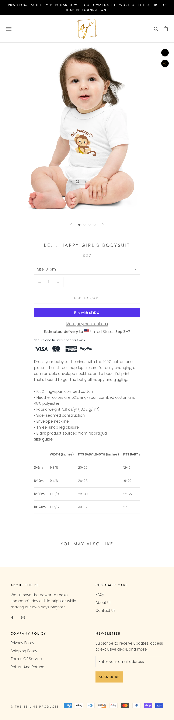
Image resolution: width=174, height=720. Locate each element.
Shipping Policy (24, 651)
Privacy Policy (22, 642)
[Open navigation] (8, 29)
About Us (103, 602)
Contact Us (105, 610)
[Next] (103, 224)
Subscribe (109, 677)
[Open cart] (166, 28)
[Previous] (71, 224)
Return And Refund (27, 667)
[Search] (156, 28)
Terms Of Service (26, 658)
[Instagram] (23, 617)
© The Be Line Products (35, 706)
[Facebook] (12, 617)
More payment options (87, 323)
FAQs (100, 594)
